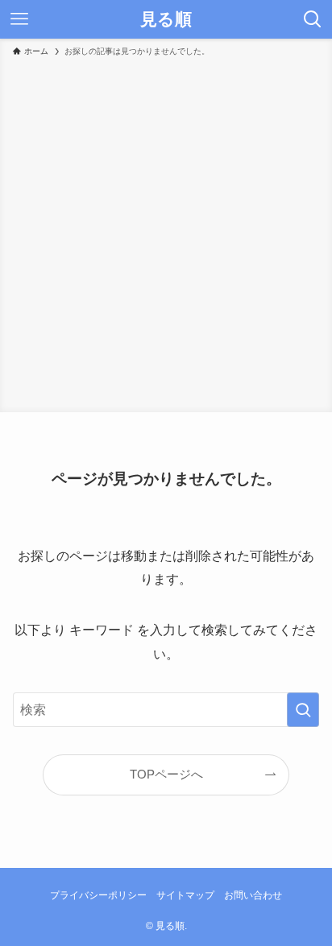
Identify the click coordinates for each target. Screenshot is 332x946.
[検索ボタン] (312, 19)
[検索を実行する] (303, 709)
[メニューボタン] (19, 19)
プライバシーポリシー (98, 895)
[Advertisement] (166, 232)
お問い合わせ (253, 895)
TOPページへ (166, 774)
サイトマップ (185, 895)
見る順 (166, 19)
